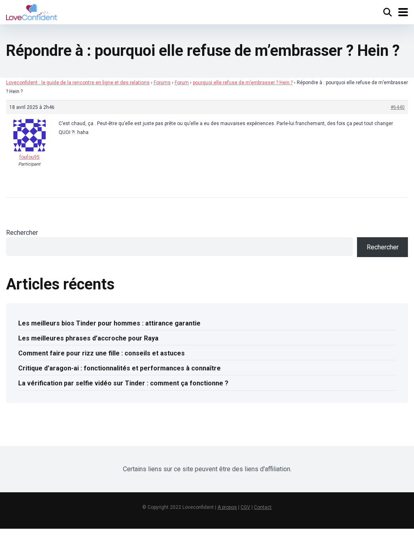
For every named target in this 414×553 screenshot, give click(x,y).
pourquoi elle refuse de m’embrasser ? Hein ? (243, 82)
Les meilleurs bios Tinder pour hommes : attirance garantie (109, 323)
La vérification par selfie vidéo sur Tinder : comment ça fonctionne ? (123, 383)
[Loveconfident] (31, 11)
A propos (227, 507)
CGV (245, 507)
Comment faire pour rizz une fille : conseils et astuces (101, 353)
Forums (162, 82)
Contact (263, 507)
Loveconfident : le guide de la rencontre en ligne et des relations (78, 82)
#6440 (398, 107)
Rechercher (22, 232)
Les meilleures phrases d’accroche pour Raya (88, 338)
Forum (182, 82)
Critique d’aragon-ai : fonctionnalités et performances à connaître (119, 368)
